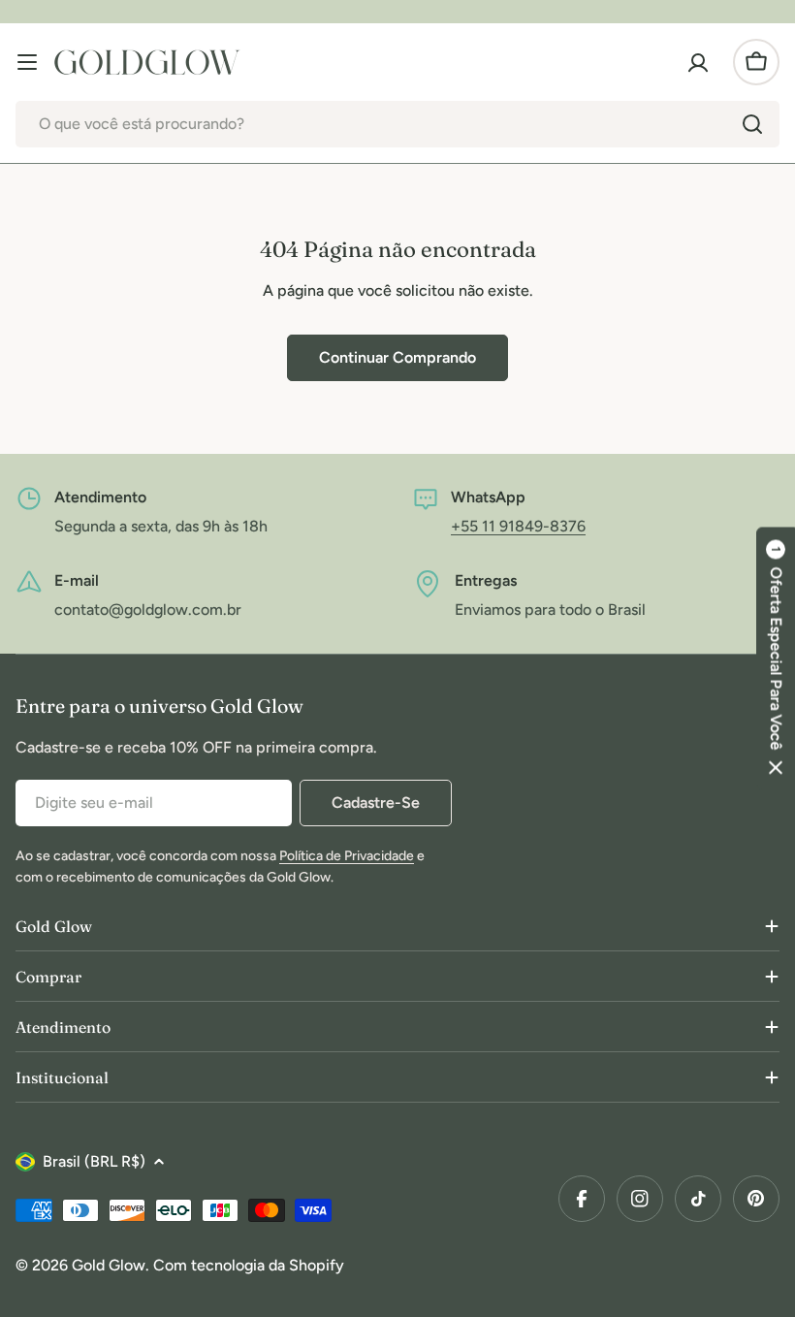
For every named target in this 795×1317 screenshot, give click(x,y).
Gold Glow (108, 1265)
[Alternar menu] (27, 62)
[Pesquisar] (752, 124)
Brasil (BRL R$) (94, 1161)
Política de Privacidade (346, 856)
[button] (775, 659)
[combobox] (397, 124)
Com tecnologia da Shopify (248, 1265)
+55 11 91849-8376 (518, 526)
